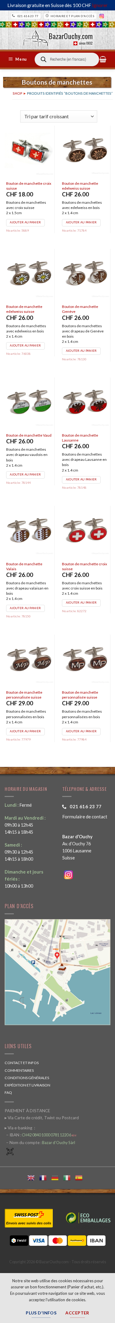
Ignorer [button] (100, 5)
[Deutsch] (57, 1177)
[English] (33, 1177)
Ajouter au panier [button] (25, 222)
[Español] (81, 1177)
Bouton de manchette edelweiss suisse (80, 186)
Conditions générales (27, 1077)
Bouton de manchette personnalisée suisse (24, 694)
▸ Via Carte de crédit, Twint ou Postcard (42, 1117)
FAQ (8, 1092)
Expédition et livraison (27, 1085)
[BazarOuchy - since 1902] (57, 36)
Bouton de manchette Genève (80, 309)
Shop (17, 93)
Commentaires (19, 1070)
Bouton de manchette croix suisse (28, 186)
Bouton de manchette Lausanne (80, 437)
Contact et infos (22, 1062)
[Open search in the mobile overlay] (67, 59)
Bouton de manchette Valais (24, 566)
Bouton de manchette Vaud (29, 435)
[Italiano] (69, 1177)
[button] (18, 59)
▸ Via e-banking (19, 1127)
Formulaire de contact (84, 816)
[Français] (45, 1177)
